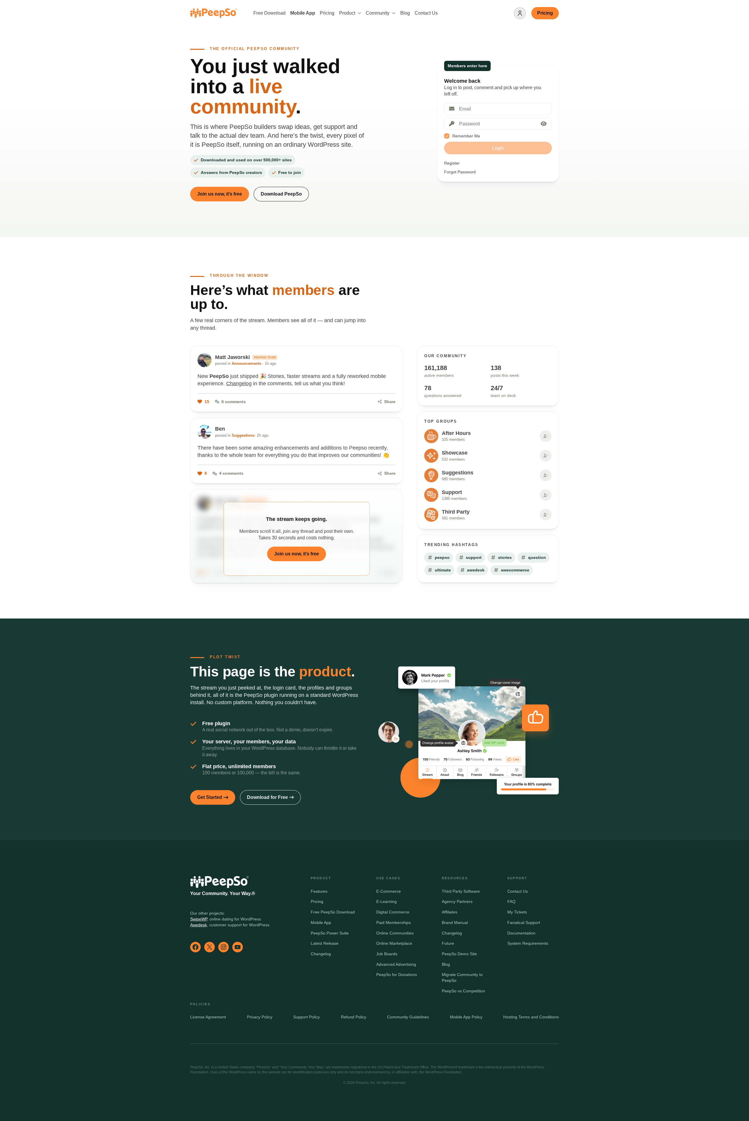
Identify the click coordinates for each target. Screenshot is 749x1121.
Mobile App (302, 13)
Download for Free (267, 797)
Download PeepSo (281, 193)
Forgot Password (460, 172)
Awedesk (198, 925)
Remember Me (466, 136)
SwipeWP (198, 919)
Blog (405, 13)
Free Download (269, 13)
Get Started (209, 797)
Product (347, 13)
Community (377, 13)
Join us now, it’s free (219, 193)
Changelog (239, 383)
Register (452, 163)
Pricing (327, 13)
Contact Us (426, 13)
